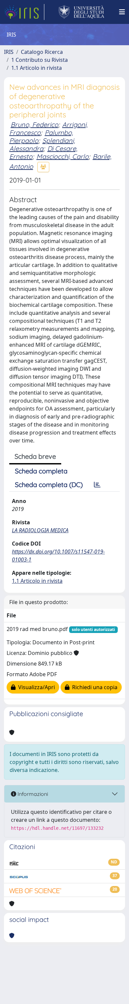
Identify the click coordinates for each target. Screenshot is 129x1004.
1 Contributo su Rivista (39, 59)
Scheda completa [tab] (41, 471)
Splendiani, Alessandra (42, 144)
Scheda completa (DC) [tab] (49, 484)
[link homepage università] (81, 12)
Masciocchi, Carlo (62, 156)
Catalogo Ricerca (42, 52)
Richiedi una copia (93, 687)
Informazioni (32, 794)
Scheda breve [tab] (35, 456)
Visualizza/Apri (35, 687)
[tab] (97, 485)
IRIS (9, 52)
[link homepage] (24, 12)
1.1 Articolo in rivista (36, 67)
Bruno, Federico (34, 124)
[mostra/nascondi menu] (122, 12)
